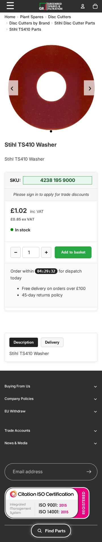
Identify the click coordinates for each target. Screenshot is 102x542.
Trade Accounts (17, 430)
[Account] (82, 6)
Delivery (52, 342)
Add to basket (73, 252)
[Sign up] (89, 472)
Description (24, 342)
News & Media (16, 443)
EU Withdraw (15, 411)
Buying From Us (17, 386)
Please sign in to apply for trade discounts (51, 194)
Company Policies (19, 398)
